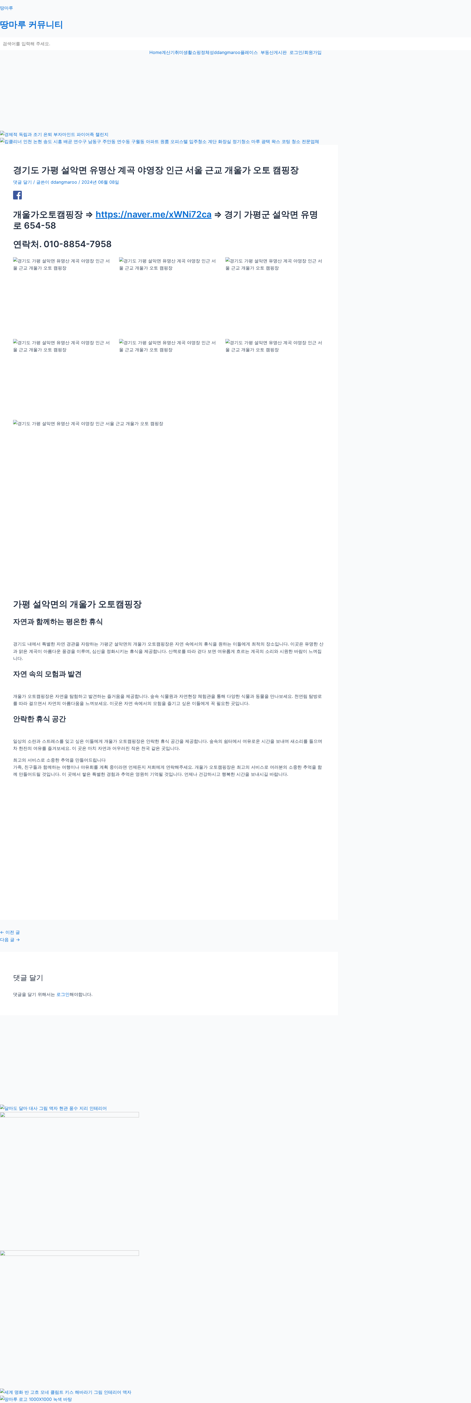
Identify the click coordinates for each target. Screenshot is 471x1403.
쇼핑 (196, 52)
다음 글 (10, 939)
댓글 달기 (22, 182)
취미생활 (183, 52)
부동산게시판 (274, 52)
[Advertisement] (163, 92)
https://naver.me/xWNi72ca (154, 214)
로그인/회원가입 (305, 52)
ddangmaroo (227, 52)
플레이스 (249, 52)
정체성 (207, 52)
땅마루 (6, 8)
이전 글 (10, 932)
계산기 (168, 52)
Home (155, 52)
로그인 (63, 994)
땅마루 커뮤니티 (31, 24)
